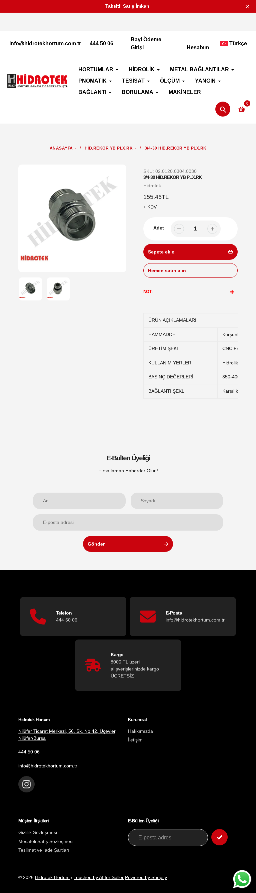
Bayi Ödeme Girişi (146, 43)
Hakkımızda (140, 731)
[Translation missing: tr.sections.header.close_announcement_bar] (247, 6)
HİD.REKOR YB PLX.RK (109, 148)
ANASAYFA (61, 148)
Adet (158, 227)
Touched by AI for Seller (99, 877)
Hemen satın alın (167, 270)
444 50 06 (101, 43)
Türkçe (238, 43)
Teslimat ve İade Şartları (43, 850)
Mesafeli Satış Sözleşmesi (45, 841)
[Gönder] (219, 837)
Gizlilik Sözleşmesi (37, 832)
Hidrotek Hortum (52, 877)
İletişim (135, 739)
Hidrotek (152, 185)
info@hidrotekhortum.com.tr (45, 43)
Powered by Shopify (146, 877)
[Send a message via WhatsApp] (242, 879)
